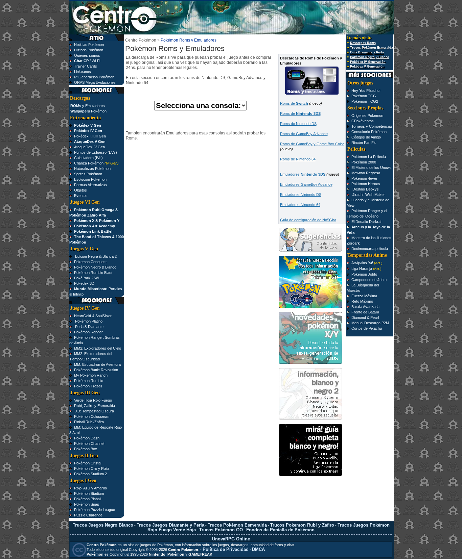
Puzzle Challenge (88, 515)
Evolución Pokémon (90, 179)
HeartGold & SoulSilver (93, 316)
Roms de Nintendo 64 (298, 159)
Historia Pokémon (88, 50)
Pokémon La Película (368, 157)
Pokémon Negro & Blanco (95, 267)
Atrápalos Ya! (362, 263)
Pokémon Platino (88, 321)
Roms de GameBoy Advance (304, 134)
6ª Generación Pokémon (94, 77)
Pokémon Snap (86, 504)
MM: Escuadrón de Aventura (97, 364)
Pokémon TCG (363, 96)
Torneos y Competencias (372, 126)
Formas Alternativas (90, 185)
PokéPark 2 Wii (86, 278)
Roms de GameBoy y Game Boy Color (312, 144)
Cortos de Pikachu (366, 328)
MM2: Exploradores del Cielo (97, 348)
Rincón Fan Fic (363, 143)
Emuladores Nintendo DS (300, 195)
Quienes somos (87, 55)
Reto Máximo (362, 301)
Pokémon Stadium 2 (90, 474)
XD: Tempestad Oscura (94, 411)
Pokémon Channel (89, 443)
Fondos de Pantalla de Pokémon (280, 529)
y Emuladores (87, 106)
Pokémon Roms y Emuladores (188, 40)
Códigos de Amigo (366, 137)
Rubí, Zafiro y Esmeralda (94, 406)
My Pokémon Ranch (91, 375)
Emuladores (302, 174)
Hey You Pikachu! (365, 90)
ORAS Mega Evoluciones (95, 82)
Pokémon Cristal (87, 463)
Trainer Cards (85, 66)
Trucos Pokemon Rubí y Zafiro (302, 525)
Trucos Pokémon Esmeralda (237, 525)
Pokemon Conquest (90, 262)
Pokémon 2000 (363, 162)
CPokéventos (362, 121)
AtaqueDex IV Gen (89, 147)
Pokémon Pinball (87, 499)
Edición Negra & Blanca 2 (95, 256)
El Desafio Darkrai (366, 222)
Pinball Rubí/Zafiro (89, 422)
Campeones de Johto (369, 280)
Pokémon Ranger (88, 332)
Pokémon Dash (86, 438)
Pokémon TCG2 (364, 101)
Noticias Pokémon (89, 45)
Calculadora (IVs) (88, 158)
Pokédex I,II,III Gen (90, 136)
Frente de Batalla (365, 312)
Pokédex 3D (84, 283)
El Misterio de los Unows (371, 168)
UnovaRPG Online (231, 538)
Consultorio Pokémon (369, 132)
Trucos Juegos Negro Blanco (103, 525)
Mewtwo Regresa (365, 173)
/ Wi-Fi (87, 61)
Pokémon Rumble (88, 381)
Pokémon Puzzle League (94, 510)
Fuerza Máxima (364, 296)
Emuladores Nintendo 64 (300, 205)
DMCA (258, 549)
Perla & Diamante (88, 327)
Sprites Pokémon (88, 174)
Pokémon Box (85, 449)
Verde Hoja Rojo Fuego (93, 400)
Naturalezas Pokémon (92, 169)
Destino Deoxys (365, 189)
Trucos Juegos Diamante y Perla (170, 525)
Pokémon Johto (364, 274)
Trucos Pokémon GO (221, 529)
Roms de (294, 103)
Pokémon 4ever (364, 178)
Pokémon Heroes (365, 184)
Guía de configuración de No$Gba (308, 220)
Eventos (81, 196)
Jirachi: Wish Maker (368, 195)
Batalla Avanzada (365, 307)
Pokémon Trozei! (88, 386)
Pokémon (88, 111)
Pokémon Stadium (89, 493)
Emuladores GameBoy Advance (306, 184)
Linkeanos (82, 72)
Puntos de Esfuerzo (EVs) (95, 152)
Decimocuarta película (369, 249)
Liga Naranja (361, 268)
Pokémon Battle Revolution (96, 370)
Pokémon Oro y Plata (91, 468)
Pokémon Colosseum (91, 416)
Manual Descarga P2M (370, 323)
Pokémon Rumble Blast (93, 273)
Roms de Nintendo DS (298, 124)
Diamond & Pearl (365, 317)
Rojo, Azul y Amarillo (90, 488)
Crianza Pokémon (88, 163)
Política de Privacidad (226, 549)
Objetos (80, 190)
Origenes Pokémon (367, 115)
